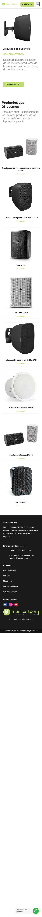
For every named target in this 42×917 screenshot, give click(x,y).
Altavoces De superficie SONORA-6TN (21, 360)
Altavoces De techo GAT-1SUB (21, 407)
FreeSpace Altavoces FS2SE (21, 455)
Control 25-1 (21, 265)
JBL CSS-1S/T (21, 502)
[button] (38, 4)
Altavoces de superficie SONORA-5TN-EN (21, 218)
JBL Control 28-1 (21, 313)
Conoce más (21, 174)
